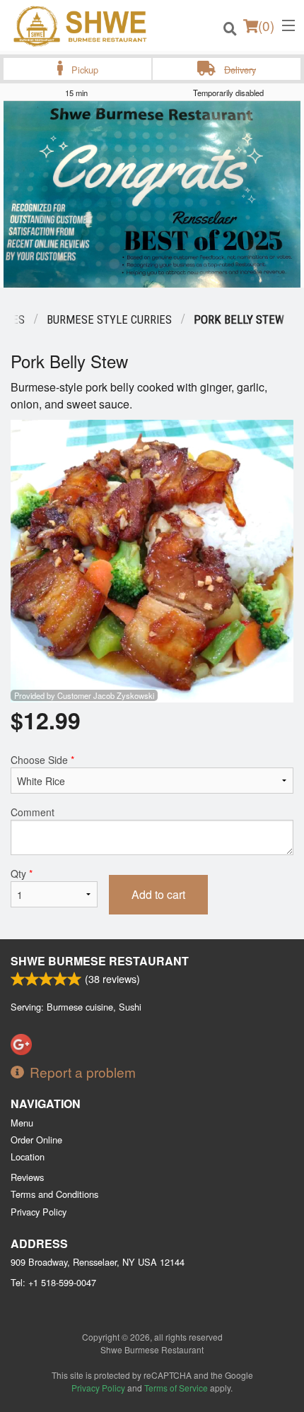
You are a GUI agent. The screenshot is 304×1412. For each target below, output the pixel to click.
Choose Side (42, 760)
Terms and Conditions (54, 1194)
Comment (32, 812)
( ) (266, 25)
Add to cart (158, 894)
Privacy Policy (38, 1211)
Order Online (36, 1139)
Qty (22, 873)
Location (28, 1156)
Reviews (27, 1177)
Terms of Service (176, 1388)
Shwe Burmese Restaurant (100, 961)
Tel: (53, 1282)
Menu (22, 1122)
